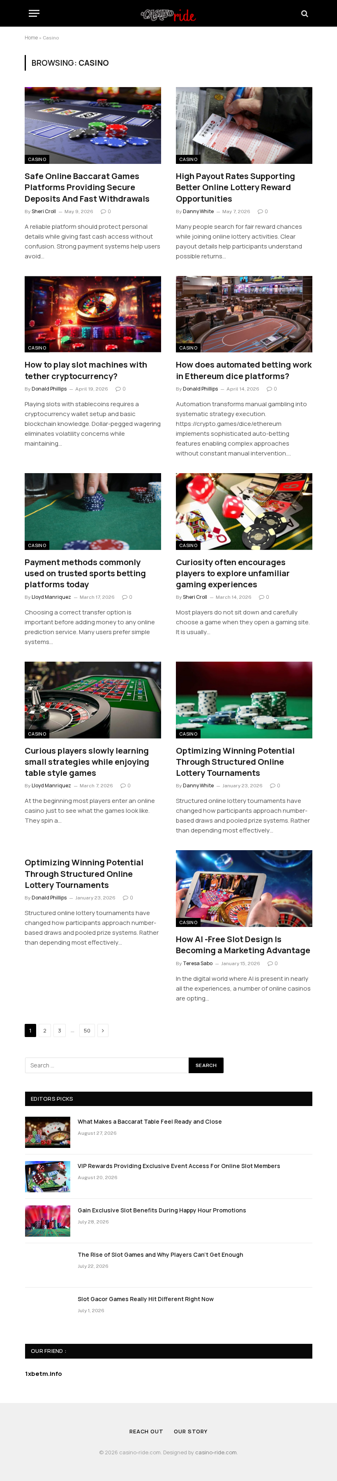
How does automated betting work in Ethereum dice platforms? (244, 370)
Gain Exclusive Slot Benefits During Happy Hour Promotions (162, 1210)
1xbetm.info (43, 1373)
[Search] (304, 13)
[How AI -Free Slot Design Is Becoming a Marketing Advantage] (244, 888)
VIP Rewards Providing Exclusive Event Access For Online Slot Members (179, 1166)
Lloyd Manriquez (51, 596)
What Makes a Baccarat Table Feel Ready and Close (150, 1121)
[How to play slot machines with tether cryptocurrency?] (93, 314)
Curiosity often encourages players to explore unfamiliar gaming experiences (233, 573)
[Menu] (34, 13)
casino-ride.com (216, 1452)
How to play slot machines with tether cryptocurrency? (86, 370)
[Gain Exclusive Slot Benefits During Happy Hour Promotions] (47, 1221)
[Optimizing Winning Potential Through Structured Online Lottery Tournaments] (244, 700)
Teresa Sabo (197, 963)
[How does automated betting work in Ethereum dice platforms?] (244, 314)
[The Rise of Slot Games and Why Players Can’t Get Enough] (47, 1265)
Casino (37, 159)
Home (31, 37)
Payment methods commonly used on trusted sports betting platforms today (85, 573)
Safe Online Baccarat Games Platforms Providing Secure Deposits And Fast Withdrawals (87, 187)
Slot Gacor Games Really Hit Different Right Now (146, 1299)
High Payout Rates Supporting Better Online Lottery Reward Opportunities (235, 187)
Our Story (191, 1431)
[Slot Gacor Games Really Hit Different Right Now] (47, 1309)
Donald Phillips (49, 388)
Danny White (198, 211)
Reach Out (146, 1431)
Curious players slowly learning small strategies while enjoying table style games (87, 761)
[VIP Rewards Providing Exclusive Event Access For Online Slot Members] (47, 1176)
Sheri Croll (44, 211)
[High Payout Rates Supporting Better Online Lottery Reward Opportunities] (244, 125)
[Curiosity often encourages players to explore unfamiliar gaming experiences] (244, 511)
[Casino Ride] (168, 13)
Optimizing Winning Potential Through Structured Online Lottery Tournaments (235, 761)
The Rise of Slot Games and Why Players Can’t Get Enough (160, 1254)
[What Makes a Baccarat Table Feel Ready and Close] (47, 1132)
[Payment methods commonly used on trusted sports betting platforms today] (93, 511)
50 (87, 1030)
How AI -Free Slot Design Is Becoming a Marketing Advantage (243, 945)
